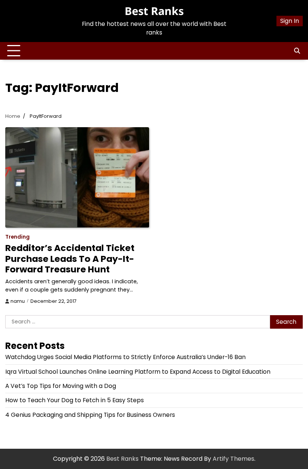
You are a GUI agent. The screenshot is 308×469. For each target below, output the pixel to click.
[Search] (297, 51)
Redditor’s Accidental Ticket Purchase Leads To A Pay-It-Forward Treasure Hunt (69, 258)
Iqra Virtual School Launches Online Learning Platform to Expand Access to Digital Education (137, 372)
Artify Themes (233, 458)
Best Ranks (154, 10)
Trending (17, 237)
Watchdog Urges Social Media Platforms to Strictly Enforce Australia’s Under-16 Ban (125, 357)
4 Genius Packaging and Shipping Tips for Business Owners (90, 415)
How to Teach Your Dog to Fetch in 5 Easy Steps (74, 400)
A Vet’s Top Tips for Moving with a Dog (60, 386)
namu (18, 301)
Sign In (289, 21)
